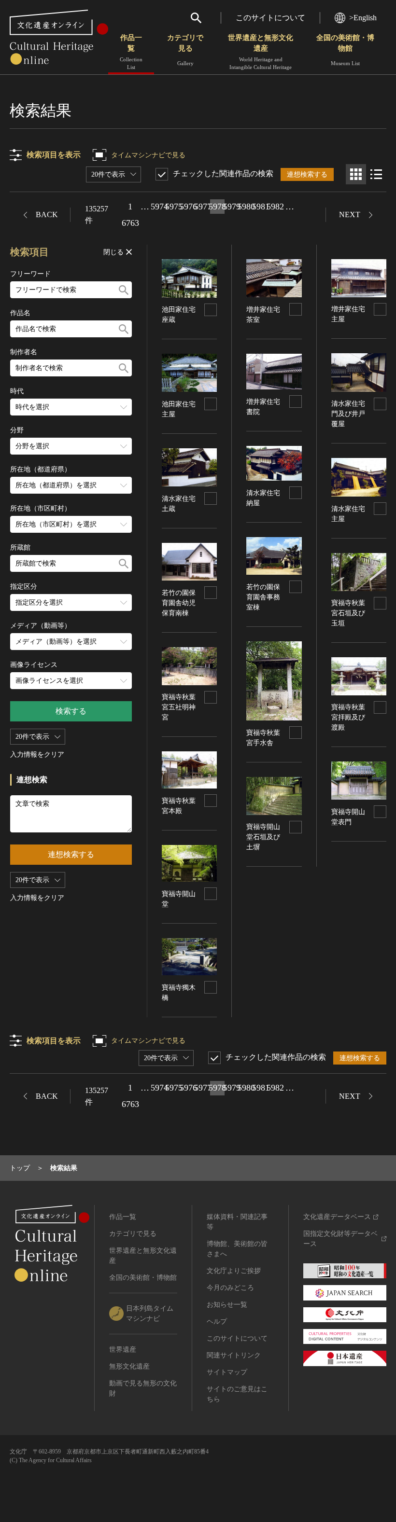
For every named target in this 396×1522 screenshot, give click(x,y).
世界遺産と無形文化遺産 (260, 52)
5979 (232, 206)
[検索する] (123, 289)
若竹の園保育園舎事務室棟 (263, 597)
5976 (188, 206)
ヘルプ (217, 1321)
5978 (217, 206)
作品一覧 (131, 52)
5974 (159, 206)
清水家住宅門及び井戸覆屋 (348, 414)
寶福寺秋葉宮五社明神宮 (179, 707)
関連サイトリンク (234, 1355)
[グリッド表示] (356, 174)
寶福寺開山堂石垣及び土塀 (263, 837)
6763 (130, 223)
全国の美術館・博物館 (345, 50)
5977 (203, 206)
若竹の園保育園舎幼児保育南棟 (179, 603)
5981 (261, 206)
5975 (174, 206)
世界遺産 (122, 1349)
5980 (246, 206)
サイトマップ (227, 1372)
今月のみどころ (230, 1287)
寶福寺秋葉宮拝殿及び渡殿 (348, 717)
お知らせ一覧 (227, 1304)
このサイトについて (270, 18)
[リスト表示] (376, 174)
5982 (275, 206)
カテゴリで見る (185, 50)
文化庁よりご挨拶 (234, 1270)
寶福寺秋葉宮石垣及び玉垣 (348, 613)
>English (363, 18)
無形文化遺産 (129, 1366)
